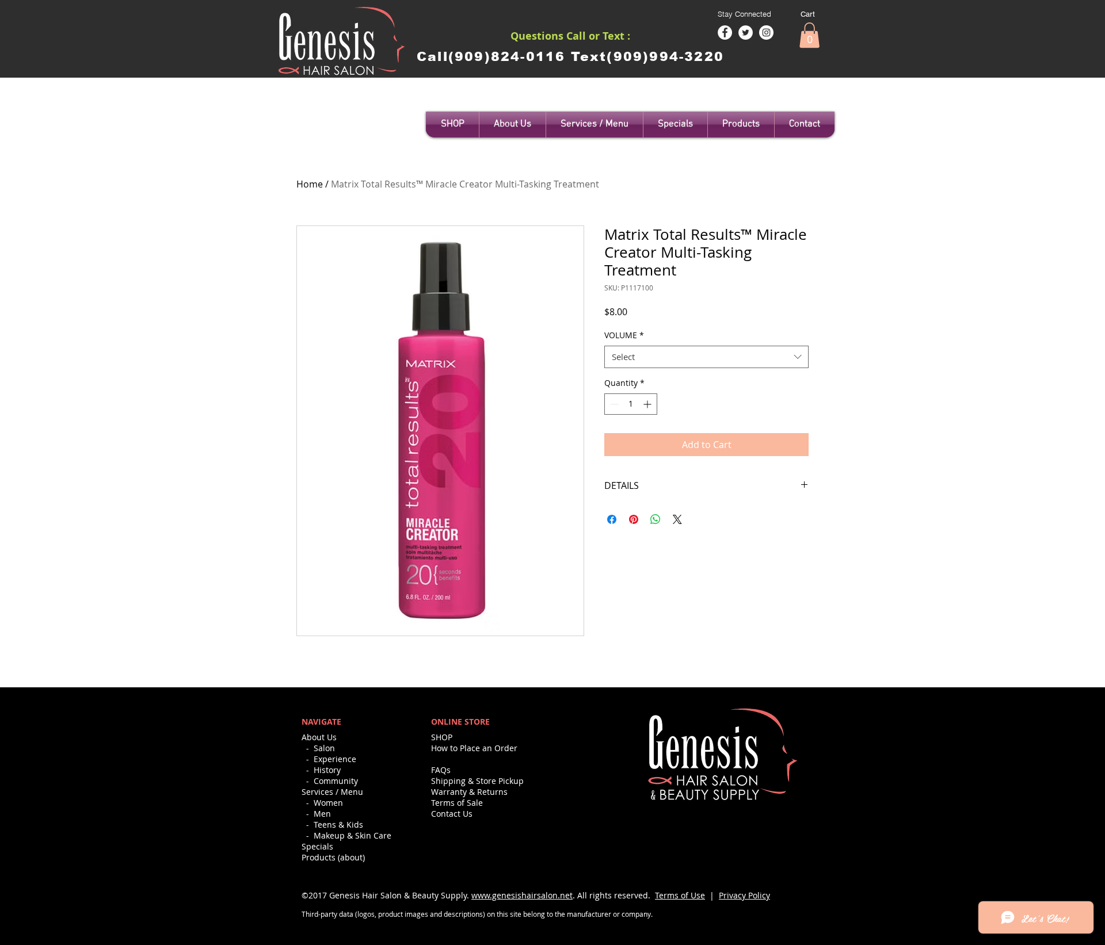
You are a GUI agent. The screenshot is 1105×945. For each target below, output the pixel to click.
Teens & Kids (338, 824)
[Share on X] (677, 519)
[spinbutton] (630, 404)
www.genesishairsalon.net (522, 895)
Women (328, 802)
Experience (335, 758)
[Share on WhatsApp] (655, 519)
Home (309, 184)
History (327, 769)
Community (336, 780)
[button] (809, 35)
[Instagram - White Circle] (766, 32)
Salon (324, 748)
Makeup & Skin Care (352, 835)
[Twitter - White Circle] (745, 32)
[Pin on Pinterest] (634, 519)
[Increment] (648, 404)
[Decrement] (613, 404)
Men (322, 813)
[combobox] (706, 357)
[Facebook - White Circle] (725, 32)
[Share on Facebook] (612, 519)
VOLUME (624, 335)
